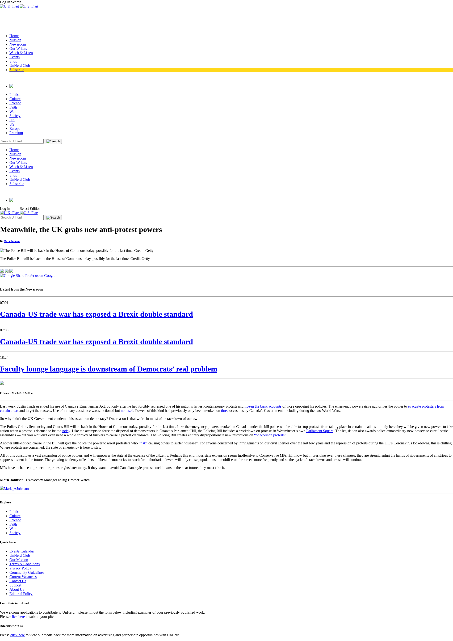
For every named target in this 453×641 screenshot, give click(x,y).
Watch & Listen (21, 53)
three (224, 411)
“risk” (143, 443)
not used (127, 411)
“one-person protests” (270, 435)
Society (15, 116)
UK (12, 120)
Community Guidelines (26, 572)
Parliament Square (319, 431)
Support (15, 585)
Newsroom (17, 44)
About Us (16, 589)
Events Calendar (21, 551)
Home (14, 36)
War (12, 112)
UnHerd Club (19, 65)
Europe (14, 129)
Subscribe (16, 70)
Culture (15, 99)
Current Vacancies (23, 577)
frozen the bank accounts (262, 406)
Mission (15, 40)
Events (14, 57)
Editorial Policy (21, 594)
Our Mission (18, 560)
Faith (13, 107)
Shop (13, 61)
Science (15, 103)
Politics (14, 95)
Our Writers (18, 48)
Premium (16, 133)
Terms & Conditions (24, 564)
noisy (66, 431)
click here (17, 617)
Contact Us (17, 581)
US (11, 124)
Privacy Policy (20, 568)
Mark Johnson (12, 241)
